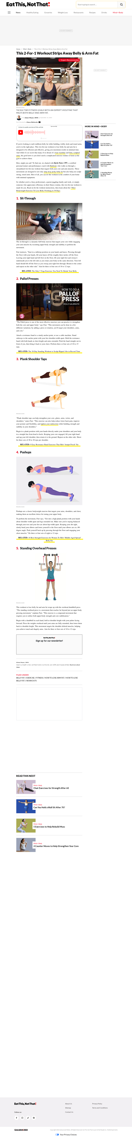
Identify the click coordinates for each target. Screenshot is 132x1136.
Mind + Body (118, 12)
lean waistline (60, 152)
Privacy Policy (97, 1104)
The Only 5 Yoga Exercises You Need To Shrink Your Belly (54, 271)
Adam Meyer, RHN (31, 118)
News (18, 12)
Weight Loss (63, 12)
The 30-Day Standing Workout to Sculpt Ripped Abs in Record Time (54, 351)
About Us (68, 1104)
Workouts (31, 681)
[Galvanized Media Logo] (21, 1130)
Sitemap (68, 1108)
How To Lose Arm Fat (54, 678)
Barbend (53, 166)
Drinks (104, 12)
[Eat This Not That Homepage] (28, 4)
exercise (30, 678)
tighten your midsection (49, 424)
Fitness (39, 678)
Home (18, 49)
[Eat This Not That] (49, 637)
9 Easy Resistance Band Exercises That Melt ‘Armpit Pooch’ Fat (54, 444)
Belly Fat (20, 678)
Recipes (92, 12)
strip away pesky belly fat (53, 171)
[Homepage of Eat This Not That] (25, 1104)
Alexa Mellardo (32, 122)
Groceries (48, 12)
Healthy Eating (32, 12)
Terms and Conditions (100, 1108)
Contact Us (69, 1112)
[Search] (121, 4)
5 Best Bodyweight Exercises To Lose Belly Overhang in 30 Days (45, 189)
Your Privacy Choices (68, 1134)
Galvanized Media (65, 1130)
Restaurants (79, 12)
